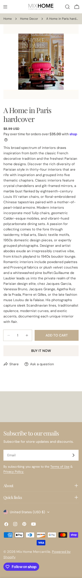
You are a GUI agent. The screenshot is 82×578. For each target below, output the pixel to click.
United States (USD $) (27, 512)
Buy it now (41, 350)
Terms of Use (59, 467)
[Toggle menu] (5, 6)
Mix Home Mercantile (33, 551)
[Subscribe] (73, 455)
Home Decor (29, 19)
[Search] (67, 6)
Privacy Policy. (13, 472)
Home (7, 19)
